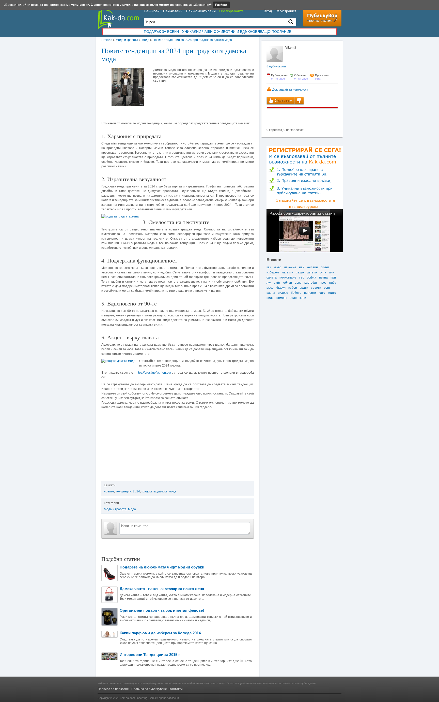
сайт (277, 282)
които (332, 293)
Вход (268, 11)
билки (325, 267)
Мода (145, 40)
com (327, 287)
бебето (296, 293)
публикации (276, 66)
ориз (298, 282)
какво (277, 267)
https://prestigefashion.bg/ (153, 372)
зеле (293, 298)
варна (270, 293)
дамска (162, 491)
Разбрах (221, 5)
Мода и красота (127, 40)
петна (323, 277)
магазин (287, 272)
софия (311, 277)
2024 (136, 491)
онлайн (312, 267)
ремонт (281, 298)
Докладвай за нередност (290, 89)
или (331, 272)
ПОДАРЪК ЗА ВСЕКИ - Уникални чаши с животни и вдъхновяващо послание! (218, 32)
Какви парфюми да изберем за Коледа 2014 (160, 633)
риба (332, 282)
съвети (316, 287)
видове (283, 293)
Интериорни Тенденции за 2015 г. (150, 654)
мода (172, 491)
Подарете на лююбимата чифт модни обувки (162, 567)
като (322, 293)
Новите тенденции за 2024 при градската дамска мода (192, 40)
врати (304, 287)
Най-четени (172, 11)
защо (300, 272)
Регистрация (285, 11)
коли (303, 298)
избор (292, 287)
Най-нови (152, 11)
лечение (290, 267)
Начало (106, 40)
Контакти (176, 689)
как (268, 267)
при (333, 277)
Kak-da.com (127, 697)
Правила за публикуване (149, 689)
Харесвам (283, 100)
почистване (287, 277)
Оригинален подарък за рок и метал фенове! (162, 610)
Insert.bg (141, 697)
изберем (272, 272)
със (301, 277)
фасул (281, 287)
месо (270, 287)
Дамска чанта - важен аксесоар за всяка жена (162, 589)
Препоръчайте (231, 11)
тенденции (123, 491)
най (301, 267)
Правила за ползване (113, 689)
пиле (270, 298)
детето (312, 272)
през (323, 282)
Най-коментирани (201, 11)
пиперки (310, 293)
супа (323, 272)
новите (109, 491)
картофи (310, 282)
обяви (287, 282)
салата (271, 277)
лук (268, 282)
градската (149, 491)
